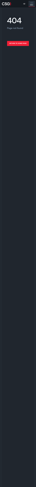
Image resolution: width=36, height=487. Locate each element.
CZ (24, 4)
